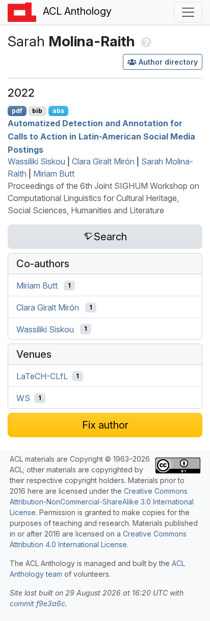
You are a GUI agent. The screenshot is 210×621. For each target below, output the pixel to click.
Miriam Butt (53, 173)
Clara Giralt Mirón (103, 161)
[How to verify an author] (145, 41)
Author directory (168, 62)
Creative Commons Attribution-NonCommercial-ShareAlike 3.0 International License (102, 502)
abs (58, 111)
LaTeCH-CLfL (42, 376)
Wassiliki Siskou (36, 161)
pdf (17, 111)
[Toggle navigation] (188, 12)
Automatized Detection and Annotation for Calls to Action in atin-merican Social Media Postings (101, 136)
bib (37, 111)
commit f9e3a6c (37, 603)
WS (23, 398)
